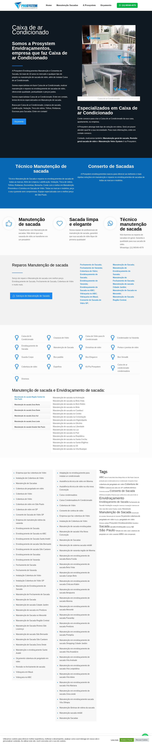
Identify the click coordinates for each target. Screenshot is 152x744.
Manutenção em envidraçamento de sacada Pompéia (74, 633)
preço (107, 523)
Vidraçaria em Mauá (89, 297)
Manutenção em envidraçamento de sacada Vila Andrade (74, 658)
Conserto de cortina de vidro (71, 511)
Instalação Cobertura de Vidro (28, 575)
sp (132, 526)
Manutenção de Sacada (123, 265)
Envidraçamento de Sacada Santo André (33, 539)
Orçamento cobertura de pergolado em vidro (32, 660)
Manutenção (126, 509)
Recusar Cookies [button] (142, 740)
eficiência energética (105, 495)
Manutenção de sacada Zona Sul (26, 416)
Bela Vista (115, 477)
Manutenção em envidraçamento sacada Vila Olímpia (76, 700)
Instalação (108, 505)
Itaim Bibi (105, 509)
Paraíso (117, 519)
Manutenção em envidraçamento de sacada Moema (74, 599)
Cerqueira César (133, 481)
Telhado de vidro (121, 531)
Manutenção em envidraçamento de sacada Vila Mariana (74, 684)
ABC (101, 477)
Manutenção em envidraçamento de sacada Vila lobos (74, 675)
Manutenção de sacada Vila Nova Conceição (73, 533)
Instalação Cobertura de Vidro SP (30, 581)
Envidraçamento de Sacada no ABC (31, 534)
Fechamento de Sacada (90, 265)
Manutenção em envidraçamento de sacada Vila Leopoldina (74, 667)
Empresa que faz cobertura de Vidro (31, 473)
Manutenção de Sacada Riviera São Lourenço (31, 627)
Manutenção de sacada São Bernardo (32, 634)
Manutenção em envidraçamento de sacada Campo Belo (74, 574)
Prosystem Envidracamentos (120, 523)
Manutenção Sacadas (68, 718)
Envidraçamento (111, 498)
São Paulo (107, 530)
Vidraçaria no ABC (88, 294)
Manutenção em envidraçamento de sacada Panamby (74, 616)
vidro (121, 534)
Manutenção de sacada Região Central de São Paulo (29, 398)
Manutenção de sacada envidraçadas (75, 526)
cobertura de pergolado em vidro (111, 484)
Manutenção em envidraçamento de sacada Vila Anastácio (74, 650)
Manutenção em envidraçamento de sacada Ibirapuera (74, 591)
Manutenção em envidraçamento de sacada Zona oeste (74, 692)
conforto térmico (129, 488)
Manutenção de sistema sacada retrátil (75, 545)
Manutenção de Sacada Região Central (32, 621)
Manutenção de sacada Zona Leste (27, 421)
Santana (128, 527)
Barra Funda (108, 477)
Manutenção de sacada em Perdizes (31, 610)
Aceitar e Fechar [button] (126, 740)
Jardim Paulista (112, 509)
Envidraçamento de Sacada (27, 528)
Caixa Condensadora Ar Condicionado (75, 500)
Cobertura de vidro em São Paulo (30, 504)
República (135, 523)
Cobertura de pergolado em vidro (30, 489)
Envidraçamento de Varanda (28, 560)
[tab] (31, 398)
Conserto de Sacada (122, 490)
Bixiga (120, 477)
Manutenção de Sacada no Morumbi (31, 615)
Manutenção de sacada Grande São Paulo (29, 427)
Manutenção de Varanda (114, 516)
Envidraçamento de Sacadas (28, 555)
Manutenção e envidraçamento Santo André (31, 651)
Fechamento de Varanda (91, 268)
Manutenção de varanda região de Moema (77, 550)
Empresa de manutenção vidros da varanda (30, 521)
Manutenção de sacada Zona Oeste (27, 410)
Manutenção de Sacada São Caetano (32, 639)
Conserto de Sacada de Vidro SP (30, 515)
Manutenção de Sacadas (26, 483)
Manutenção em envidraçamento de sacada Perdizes (74, 624)
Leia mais (114, 740)
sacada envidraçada (118, 527)
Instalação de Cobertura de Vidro (30, 478)
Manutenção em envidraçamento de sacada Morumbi (74, 608)
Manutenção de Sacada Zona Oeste (31, 645)
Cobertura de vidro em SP (27, 509)
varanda (115, 534)
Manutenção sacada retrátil (70, 713)
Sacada (104, 526)
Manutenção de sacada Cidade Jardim (32, 605)
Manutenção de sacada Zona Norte (27, 405)
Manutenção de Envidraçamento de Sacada (121, 271)
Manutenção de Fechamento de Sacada (33, 594)
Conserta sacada (104, 491)
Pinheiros (102, 523)
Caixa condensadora (68, 495)
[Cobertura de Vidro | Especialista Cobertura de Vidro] (25, 5)
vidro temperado (129, 534)
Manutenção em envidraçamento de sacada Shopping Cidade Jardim (74, 641)
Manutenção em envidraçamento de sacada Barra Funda (74, 557)
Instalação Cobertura (119, 505)
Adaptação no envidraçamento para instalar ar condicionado (74, 474)
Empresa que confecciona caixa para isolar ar (125, 495)
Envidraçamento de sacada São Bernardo (33, 544)
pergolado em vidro (127, 519)
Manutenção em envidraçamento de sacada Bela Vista (74, 565)
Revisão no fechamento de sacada (30, 667)
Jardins (120, 509)
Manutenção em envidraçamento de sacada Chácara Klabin (74, 582)
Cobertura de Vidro (88, 271)
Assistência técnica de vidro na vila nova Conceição (76, 488)
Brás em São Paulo (127, 477)
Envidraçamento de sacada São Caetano (33, 549)
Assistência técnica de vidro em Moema (76, 481)
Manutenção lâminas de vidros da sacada (77, 708)
